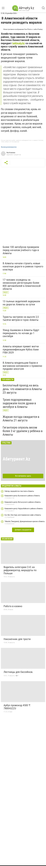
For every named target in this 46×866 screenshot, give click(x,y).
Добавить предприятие (23, 530)
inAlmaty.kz (18, 43)
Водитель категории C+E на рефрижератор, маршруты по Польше (20, 570)
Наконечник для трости (17, 639)
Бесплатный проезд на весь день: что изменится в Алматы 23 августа (22, 389)
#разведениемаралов (9, 147)
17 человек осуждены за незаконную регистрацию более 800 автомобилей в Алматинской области (22, 284)
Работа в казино (13, 606)
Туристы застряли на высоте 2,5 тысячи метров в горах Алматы (21, 318)
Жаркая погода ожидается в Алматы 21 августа (21, 418)
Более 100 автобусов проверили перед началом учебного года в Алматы (21, 250)
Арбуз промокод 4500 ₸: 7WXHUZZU (17, 707)
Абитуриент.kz (16, 459)
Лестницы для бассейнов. (18, 672)
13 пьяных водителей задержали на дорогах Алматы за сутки (21, 303)
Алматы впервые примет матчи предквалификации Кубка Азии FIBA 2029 (21, 349)
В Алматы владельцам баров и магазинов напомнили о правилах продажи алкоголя (22, 365)
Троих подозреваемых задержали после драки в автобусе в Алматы (19, 403)
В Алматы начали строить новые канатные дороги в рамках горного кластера (23, 266)
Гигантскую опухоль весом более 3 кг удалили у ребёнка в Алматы (23, 431)
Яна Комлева (10, 153)
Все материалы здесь (23, 476)
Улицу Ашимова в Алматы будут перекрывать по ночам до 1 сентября (21, 333)
